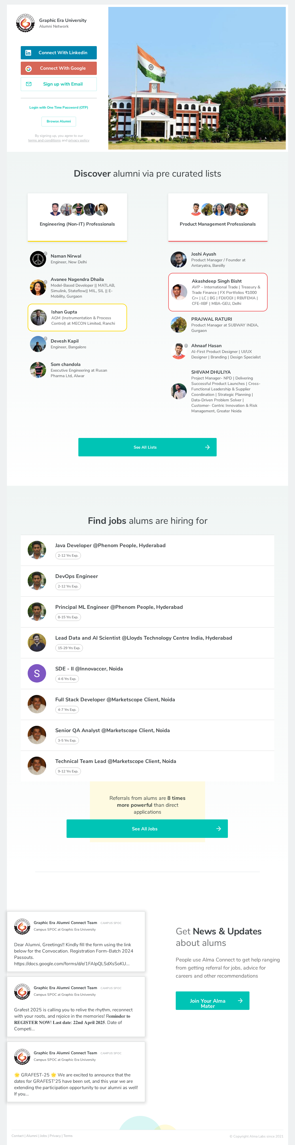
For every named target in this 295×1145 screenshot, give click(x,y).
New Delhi (77, 262)
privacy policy (78, 140)
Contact (18, 1135)
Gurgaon (74, 296)
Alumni (31, 1135)
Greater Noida (229, 411)
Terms (68, 1135)
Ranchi (109, 323)
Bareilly (218, 265)
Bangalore (77, 347)
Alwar (79, 376)
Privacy (55, 1135)
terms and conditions (44, 140)
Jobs (43, 1135)
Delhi (236, 303)
